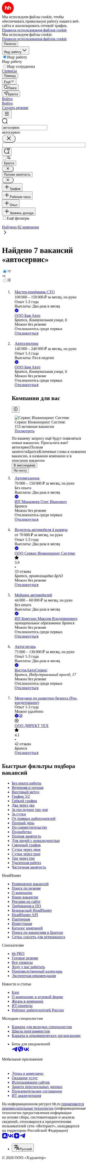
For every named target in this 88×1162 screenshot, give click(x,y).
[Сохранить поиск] (7, 152)
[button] (7, 99)
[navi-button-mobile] (7, 114)
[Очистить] (9, 139)
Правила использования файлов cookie (34, 39)
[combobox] (24, 127)
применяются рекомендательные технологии (43, 1106)
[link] (10, 87)
